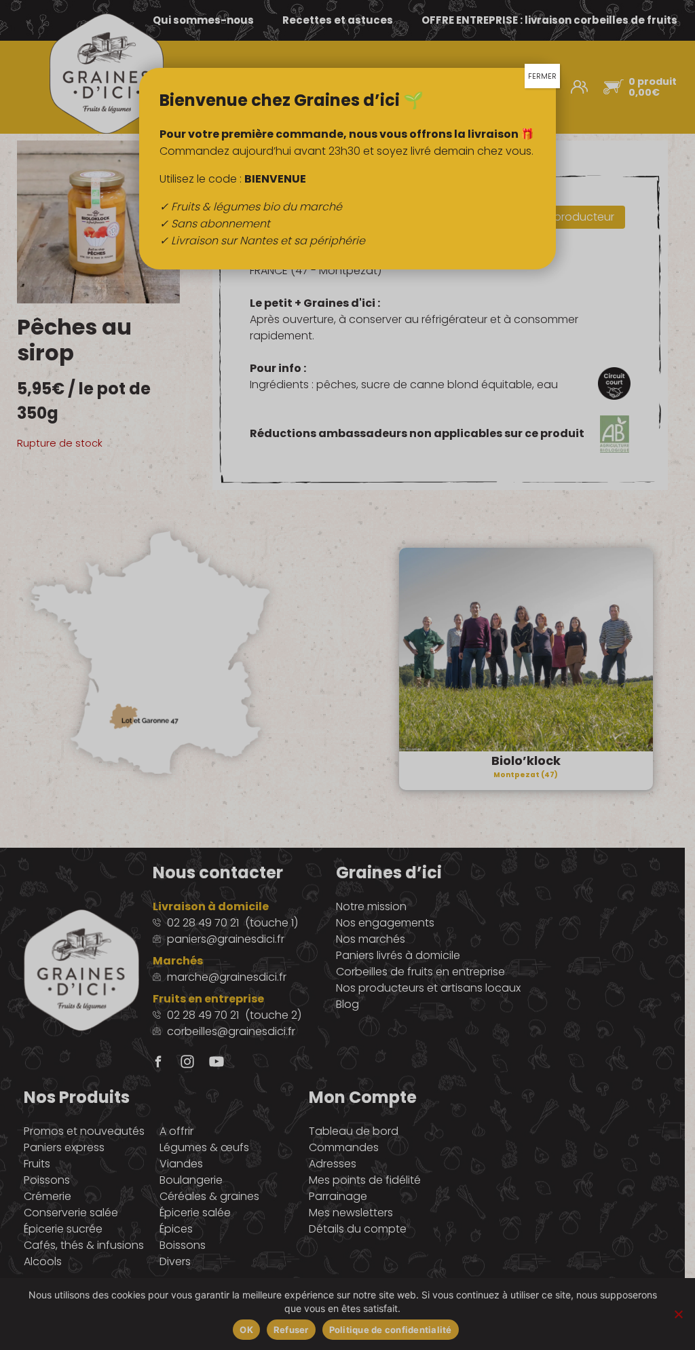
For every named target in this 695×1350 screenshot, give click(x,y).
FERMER (542, 76)
